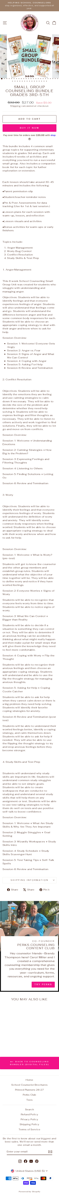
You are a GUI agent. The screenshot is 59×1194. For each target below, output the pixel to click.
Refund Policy (29, 1114)
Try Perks (43, 984)
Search (29, 1109)
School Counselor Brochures (29, 1084)
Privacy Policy (29, 1119)
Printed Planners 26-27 (29, 1089)
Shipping (15, 106)
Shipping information (30, 880)
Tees (29, 1099)
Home (29, 1079)
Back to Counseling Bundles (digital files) (29, 1063)
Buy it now (29, 128)
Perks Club (29, 1094)
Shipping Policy (29, 1124)
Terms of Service (29, 1129)
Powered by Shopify (29, 1191)
